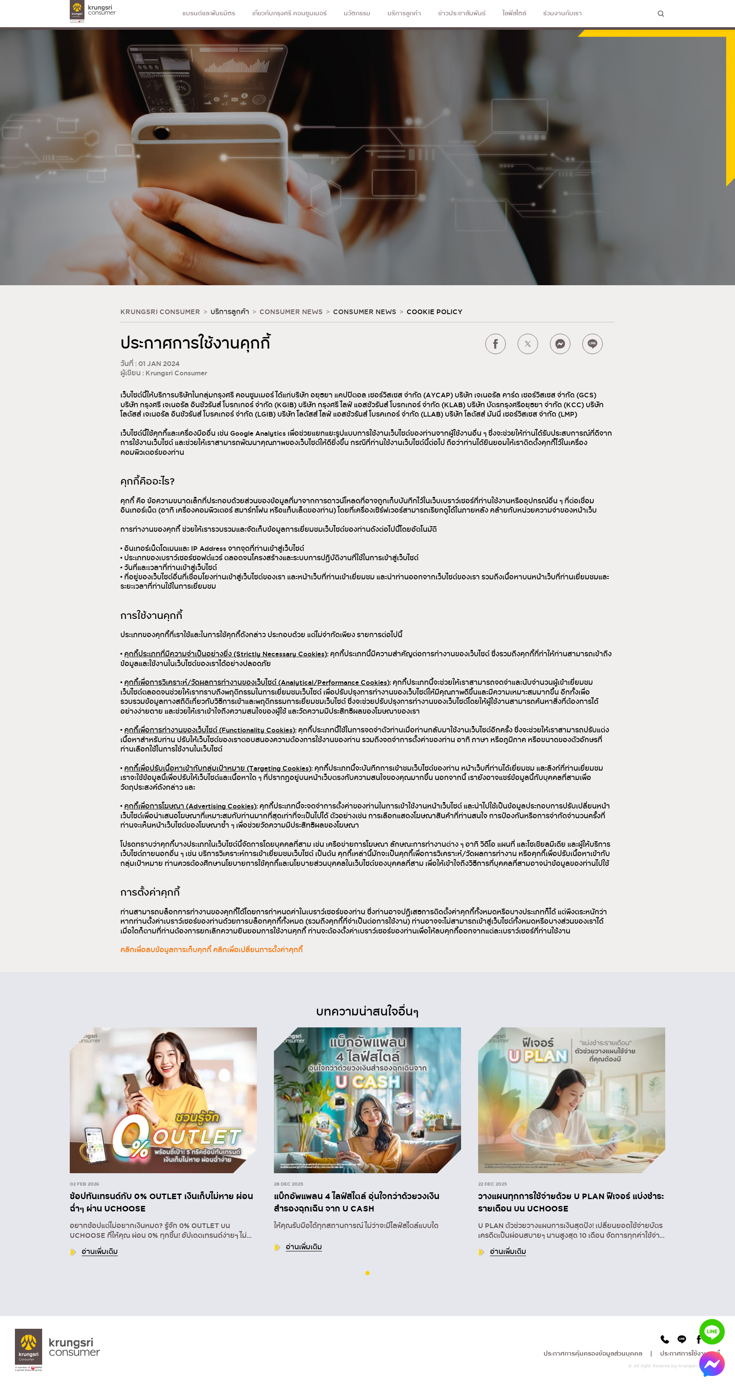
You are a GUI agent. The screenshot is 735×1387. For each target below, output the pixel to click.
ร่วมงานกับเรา (562, 13)
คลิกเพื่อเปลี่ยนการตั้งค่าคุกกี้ (258, 950)
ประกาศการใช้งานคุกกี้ (690, 1354)
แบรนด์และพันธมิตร (208, 13)
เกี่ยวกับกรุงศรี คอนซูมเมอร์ (289, 13)
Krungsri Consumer (160, 312)
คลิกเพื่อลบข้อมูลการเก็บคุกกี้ (165, 950)
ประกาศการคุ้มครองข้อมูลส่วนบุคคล (593, 1354)
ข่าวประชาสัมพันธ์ (462, 13)
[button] (367, 1273)
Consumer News (291, 312)
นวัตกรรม (357, 13)
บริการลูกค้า (404, 13)
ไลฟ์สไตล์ (514, 13)
